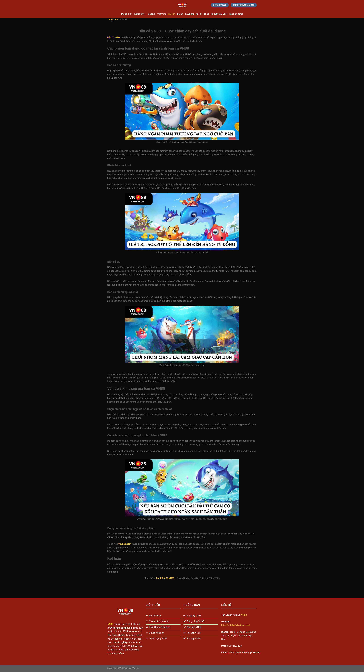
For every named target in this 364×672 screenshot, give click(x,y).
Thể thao (162, 14)
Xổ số (206, 14)
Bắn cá (171, 14)
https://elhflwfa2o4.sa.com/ (235, 625)
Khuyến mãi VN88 (219, 14)
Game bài (189, 14)
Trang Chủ (112, 19)
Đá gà (180, 14)
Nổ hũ (199, 14)
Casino (151, 14)
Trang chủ (126, 14)
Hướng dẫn (139, 14)
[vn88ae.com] (182, 5)
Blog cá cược (236, 14)
